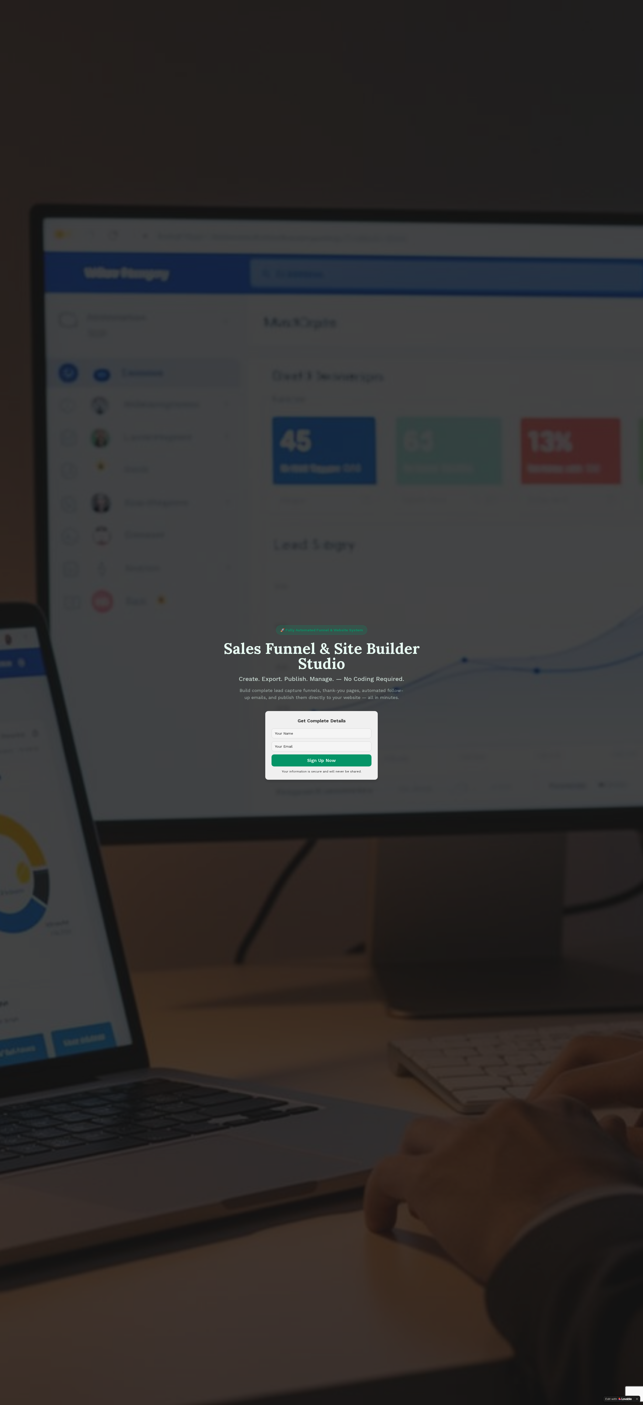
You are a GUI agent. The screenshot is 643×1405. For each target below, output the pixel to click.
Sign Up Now (321, 760)
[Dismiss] (637, 1399)
